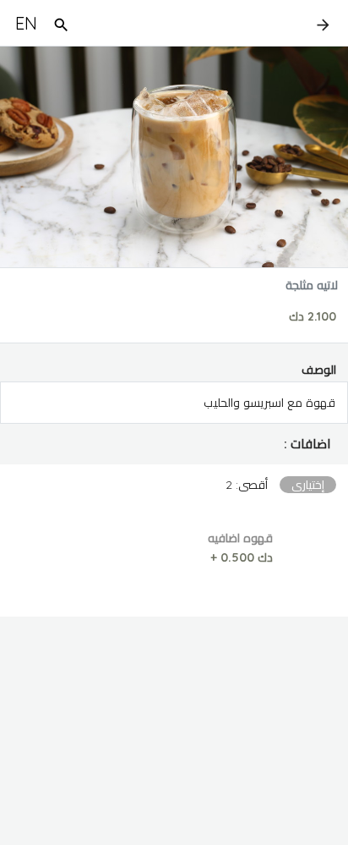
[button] (174, 444)
